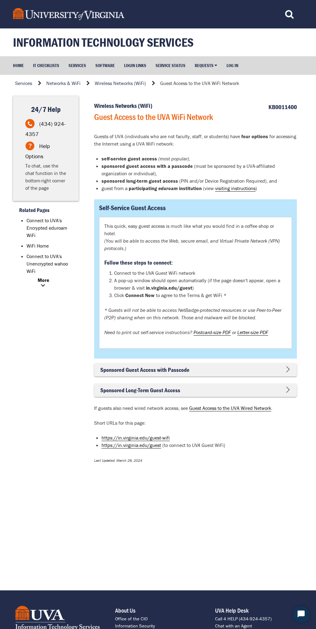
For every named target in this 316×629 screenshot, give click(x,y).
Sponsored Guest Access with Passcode (144, 370)
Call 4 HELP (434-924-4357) (243, 619)
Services (23, 83)
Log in (232, 65)
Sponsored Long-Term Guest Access (140, 390)
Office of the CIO (131, 619)
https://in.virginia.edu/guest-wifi (136, 438)
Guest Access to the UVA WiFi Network (199, 83)
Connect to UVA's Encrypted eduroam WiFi (47, 227)
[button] (206, 65)
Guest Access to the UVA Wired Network (230, 408)
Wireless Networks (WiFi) (120, 83)
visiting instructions (235, 188)
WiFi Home (38, 246)
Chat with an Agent (233, 626)
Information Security (135, 626)
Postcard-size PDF (212, 332)
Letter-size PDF (252, 332)
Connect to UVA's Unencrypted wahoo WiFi (47, 263)
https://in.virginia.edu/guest (131, 445)
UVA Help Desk (232, 610)
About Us (125, 610)
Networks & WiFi (63, 83)
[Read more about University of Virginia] (120, 14)
